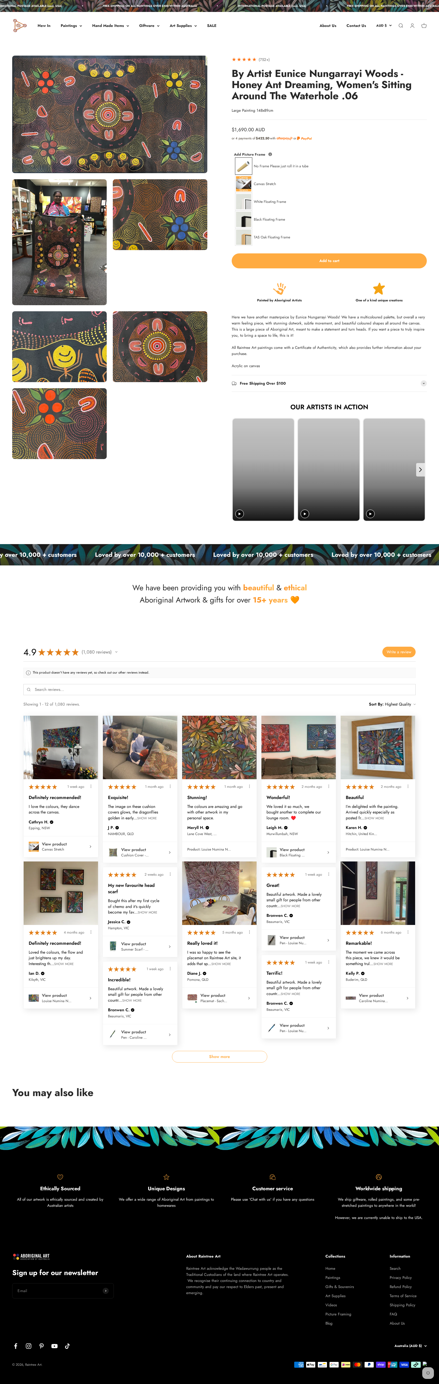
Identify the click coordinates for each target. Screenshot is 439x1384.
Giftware (146, 25)
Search (395, 1268)
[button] (116, 652)
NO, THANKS (390, 1371)
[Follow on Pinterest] (41, 1346)
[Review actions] (91, 786)
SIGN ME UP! (389, 1354)
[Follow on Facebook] (15, 1346)
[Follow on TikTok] (67, 1346)
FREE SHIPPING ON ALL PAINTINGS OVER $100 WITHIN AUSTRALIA (95, 6)
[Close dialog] (433, 1278)
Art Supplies (181, 25)
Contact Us (356, 25)
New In (44, 25)
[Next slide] (420, 470)
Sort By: (376, 704)
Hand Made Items (108, 25)
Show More (147, 818)
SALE (211, 25)
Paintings (69, 25)
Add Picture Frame (271, 154)
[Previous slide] (237, 470)
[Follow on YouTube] (54, 1346)
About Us (328, 25)
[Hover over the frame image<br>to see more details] (270, 154)
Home (330, 1268)
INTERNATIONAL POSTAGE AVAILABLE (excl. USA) (217, 6)
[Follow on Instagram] (28, 1346)
